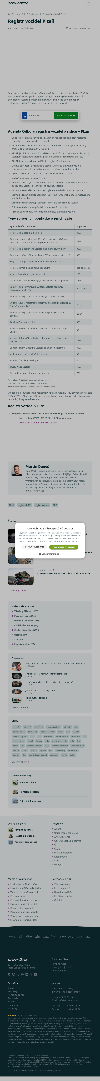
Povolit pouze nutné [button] (34, 547)
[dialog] (50, 540)
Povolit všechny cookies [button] (64, 547)
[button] (50, 554)
